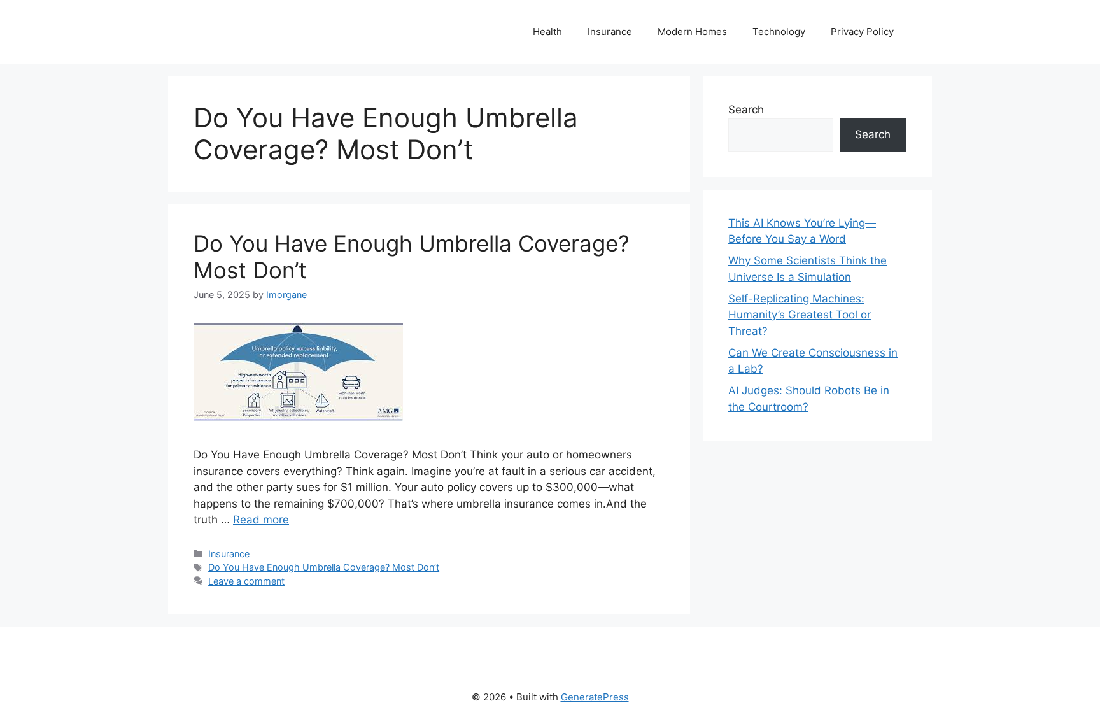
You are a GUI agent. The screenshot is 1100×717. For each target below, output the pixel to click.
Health (547, 31)
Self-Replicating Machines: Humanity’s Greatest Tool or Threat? (799, 314)
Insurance (610, 31)
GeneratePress (595, 697)
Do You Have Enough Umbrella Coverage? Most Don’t (323, 567)
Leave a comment (246, 581)
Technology (778, 31)
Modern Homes (692, 31)
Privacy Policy (862, 31)
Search (746, 109)
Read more (261, 519)
